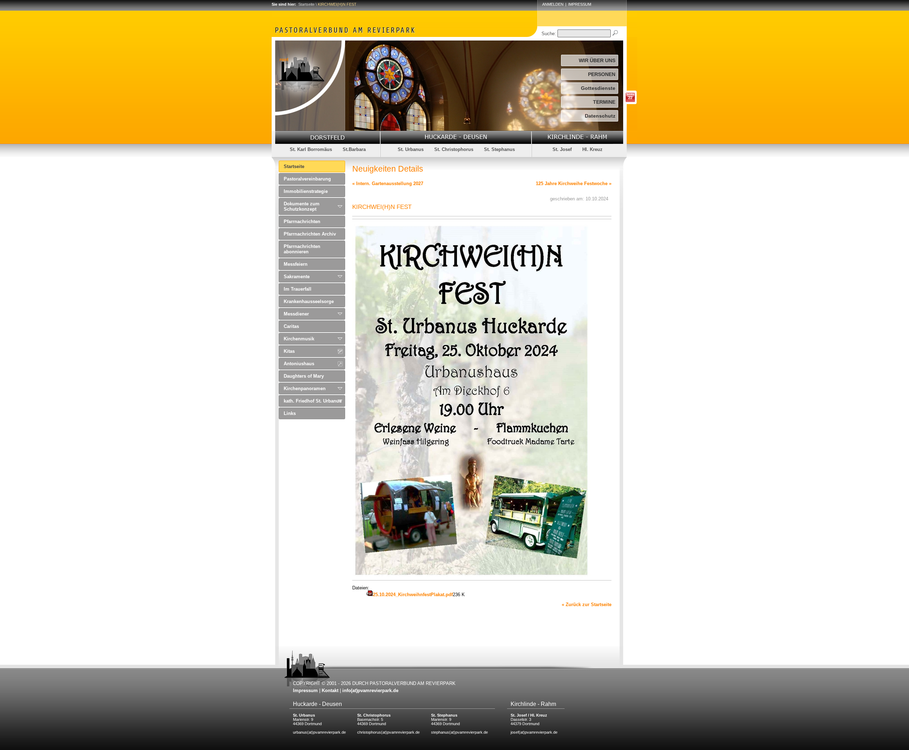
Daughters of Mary (304, 376)
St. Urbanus (411, 149)
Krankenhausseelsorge (309, 301)
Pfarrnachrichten (302, 221)
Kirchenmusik (299, 338)
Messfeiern (295, 264)
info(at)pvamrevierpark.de (370, 690)
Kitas (289, 351)
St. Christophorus (453, 149)
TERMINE (604, 102)
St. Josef (562, 149)
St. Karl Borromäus (311, 149)
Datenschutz (600, 116)
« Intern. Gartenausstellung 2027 (387, 183)
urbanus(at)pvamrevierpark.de (319, 732)
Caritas (291, 326)
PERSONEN (601, 74)
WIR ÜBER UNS (597, 60)
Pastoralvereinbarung (307, 179)
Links (290, 413)
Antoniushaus (299, 363)
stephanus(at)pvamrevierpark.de (459, 732)
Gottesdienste (598, 88)
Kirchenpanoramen (305, 388)
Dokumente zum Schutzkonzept (302, 206)
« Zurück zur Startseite (586, 604)
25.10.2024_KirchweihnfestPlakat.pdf (413, 594)
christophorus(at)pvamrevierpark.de (388, 732)
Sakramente (297, 276)
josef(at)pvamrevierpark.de (534, 732)
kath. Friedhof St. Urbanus (313, 401)
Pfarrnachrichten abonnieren (302, 249)
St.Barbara (354, 149)
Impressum (305, 690)
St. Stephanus (499, 149)
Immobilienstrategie (306, 191)
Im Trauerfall (297, 289)
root (283, 59)
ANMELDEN (553, 4)
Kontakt (330, 690)
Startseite (306, 4)
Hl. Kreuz (592, 149)
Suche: (548, 33)
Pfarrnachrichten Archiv (310, 234)
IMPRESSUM (579, 4)
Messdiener (296, 314)
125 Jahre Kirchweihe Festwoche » (573, 183)
